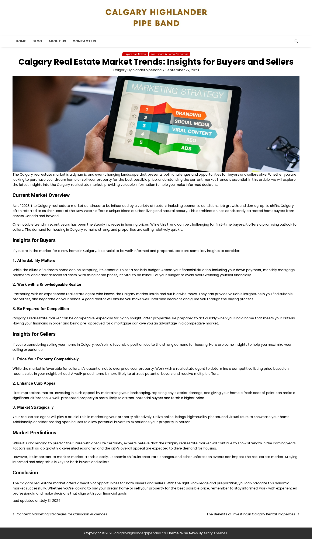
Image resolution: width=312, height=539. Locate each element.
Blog (37, 41)
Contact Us (84, 41)
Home (21, 41)
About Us (57, 41)
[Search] (296, 41)
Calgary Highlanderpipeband (137, 70)
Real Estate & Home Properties (169, 54)
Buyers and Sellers (135, 54)
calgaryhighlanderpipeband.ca (140, 533)
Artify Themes (215, 533)
